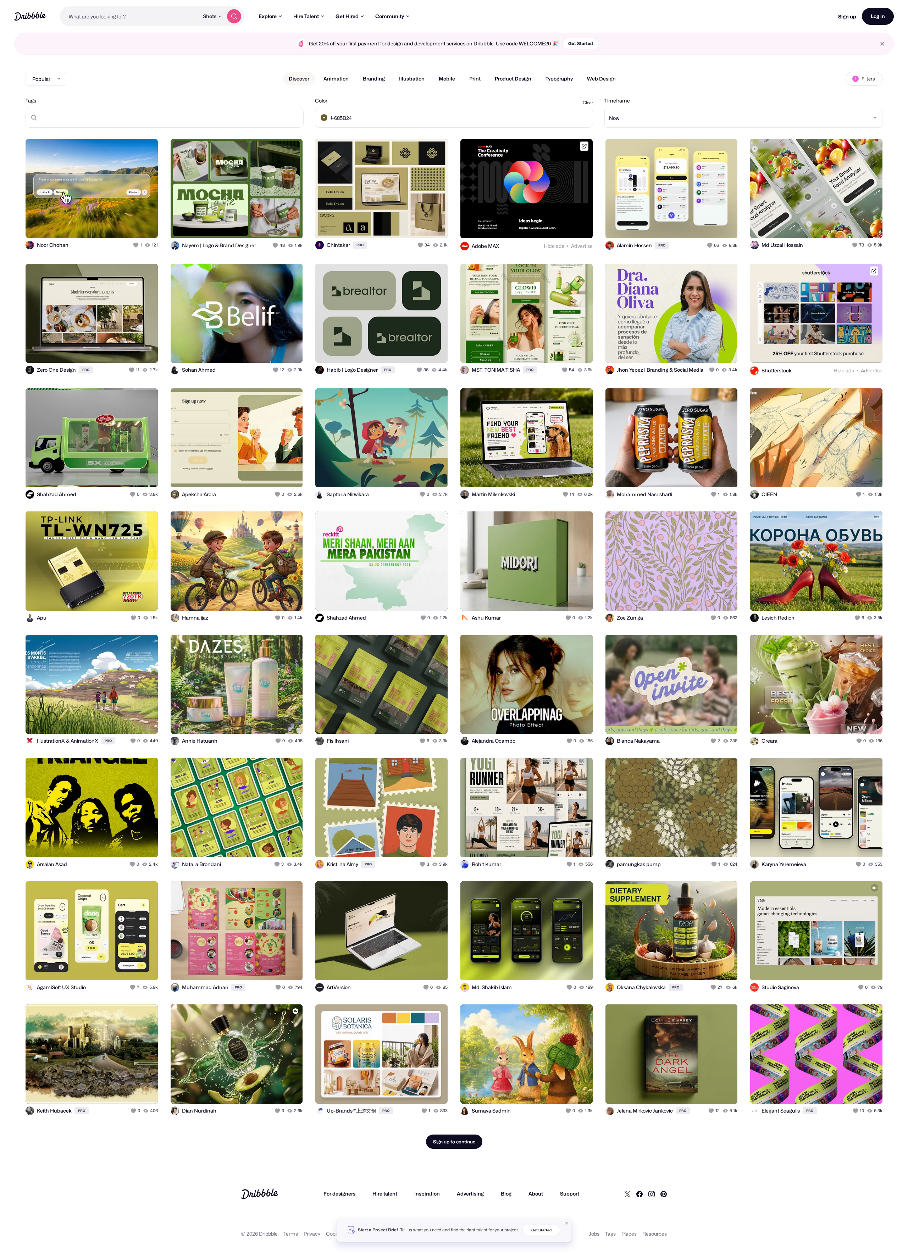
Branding (374, 79)
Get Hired (347, 16)
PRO (360, 245)
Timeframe (617, 101)
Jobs (594, 1234)
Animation (336, 79)
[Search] (234, 16)
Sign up (847, 16)
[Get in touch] (116, 225)
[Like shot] (145, 225)
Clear (588, 102)
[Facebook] (639, 1194)
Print (475, 79)
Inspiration (427, 1194)
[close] (882, 43)
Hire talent (384, 1194)
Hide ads (554, 246)
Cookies (335, 1234)
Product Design (513, 79)
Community (389, 16)
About (535, 1194)
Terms (290, 1234)
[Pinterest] (663, 1194)
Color (321, 101)
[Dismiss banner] (566, 1223)
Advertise (582, 246)
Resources (654, 1234)
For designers (339, 1194)
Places (629, 1234)
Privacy (312, 1234)
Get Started (580, 43)
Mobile (447, 79)
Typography (559, 79)
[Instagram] (651, 1194)
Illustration (412, 79)
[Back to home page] (30, 16)
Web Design (601, 79)
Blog (506, 1194)
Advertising (470, 1194)
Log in (878, 16)
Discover (299, 79)
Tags (31, 101)
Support (569, 1194)
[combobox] (129, 16)
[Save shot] (130, 225)
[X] (627, 1194)
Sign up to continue (454, 1141)
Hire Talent (306, 16)
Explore (268, 16)
